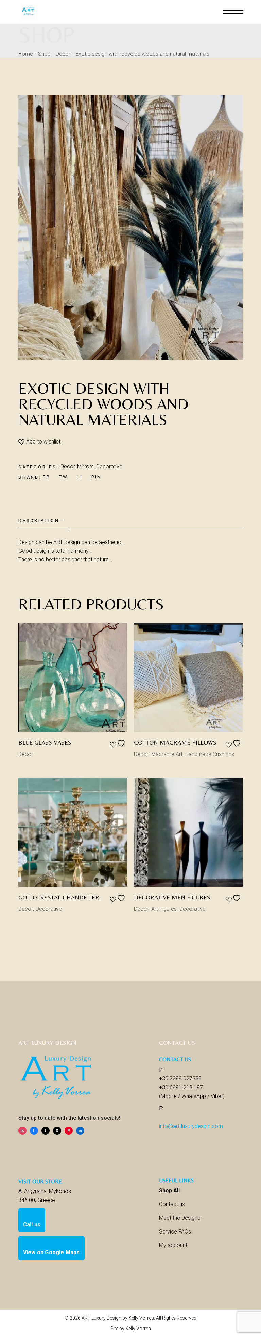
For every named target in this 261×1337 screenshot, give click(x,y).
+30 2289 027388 (180, 1078)
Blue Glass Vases (44, 742)
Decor (67, 466)
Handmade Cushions (209, 754)
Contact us (172, 1204)
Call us (31, 1224)
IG (22, 1130)
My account (173, 1245)
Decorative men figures (172, 897)
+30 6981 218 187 (181, 1087)
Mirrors (85, 466)
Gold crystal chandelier (58, 897)
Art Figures (164, 909)
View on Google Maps (51, 1252)
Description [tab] (38, 520)
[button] (39, 441)
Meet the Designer (180, 1217)
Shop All (169, 1190)
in (80, 1130)
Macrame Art (166, 754)
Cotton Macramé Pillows (175, 742)
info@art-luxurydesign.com (191, 1126)
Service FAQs (175, 1231)
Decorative (109, 466)
